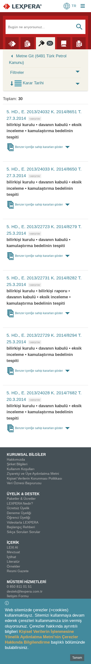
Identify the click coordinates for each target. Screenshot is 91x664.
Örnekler (13, 566)
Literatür (13, 561)
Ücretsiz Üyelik (18, 508)
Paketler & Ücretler (21, 498)
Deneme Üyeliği (19, 513)
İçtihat (11, 557)
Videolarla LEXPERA (22, 522)
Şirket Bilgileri (17, 464)
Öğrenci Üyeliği (18, 517)
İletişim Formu (18, 596)
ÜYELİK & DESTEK (23, 494)
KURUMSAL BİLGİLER (26, 454)
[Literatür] (63, 43)
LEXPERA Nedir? (20, 503)
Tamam (77, 657)
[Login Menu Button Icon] (82, 6)
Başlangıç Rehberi (21, 527)
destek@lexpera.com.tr (24, 591)
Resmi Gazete (18, 571)
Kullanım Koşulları (20, 469)
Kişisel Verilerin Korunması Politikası (34, 478)
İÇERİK (13, 542)
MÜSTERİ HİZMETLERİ (26, 582)
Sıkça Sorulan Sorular (23, 532)
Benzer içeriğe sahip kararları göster (39, 147)
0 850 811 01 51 (19, 586)
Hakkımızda (16, 459)
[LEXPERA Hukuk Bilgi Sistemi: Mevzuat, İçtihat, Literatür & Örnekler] (27, 6)
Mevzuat (13, 552)
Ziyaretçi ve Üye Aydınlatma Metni (33, 473)
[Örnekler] (79, 43)
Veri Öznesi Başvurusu (24, 483)
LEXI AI (12, 547)
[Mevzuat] (27, 43)
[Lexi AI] (12, 43)
